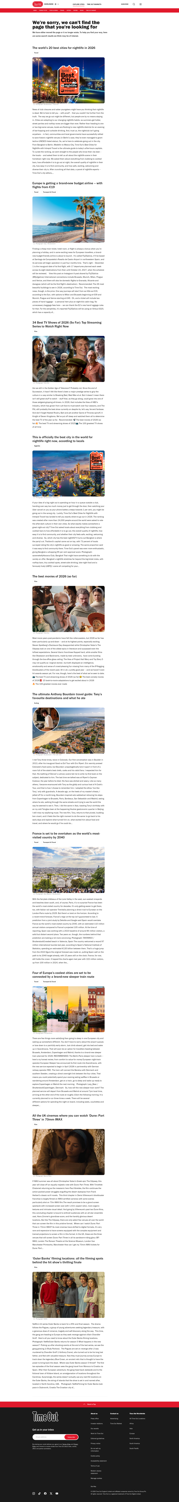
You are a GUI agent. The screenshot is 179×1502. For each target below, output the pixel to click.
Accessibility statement (99, 1461)
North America (135, 1439)
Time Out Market (91, 10)
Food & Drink (54, 10)
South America (135, 1444)
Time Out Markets (94, 4)
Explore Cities (78, 4)
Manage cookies (96, 1478)
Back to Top (91, 1404)
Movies (75, 10)
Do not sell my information (96, 1450)
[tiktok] (39, 1493)
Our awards (95, 1429)
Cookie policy (95, 1456)
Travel (62, 10)
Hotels (69, 10)
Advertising (114, 1419)
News (35, 10)
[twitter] (51, 1493)
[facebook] (45, 1493)
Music (82, 10)
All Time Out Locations (137, 1419)
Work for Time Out (97, 1434)
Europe (132, 1434)
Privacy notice (95, 1444)
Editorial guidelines (97, 1439)
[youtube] (57, 1493)
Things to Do (43, 10)
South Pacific (134, 1449)
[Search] (134, 4)
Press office (95, 1419)
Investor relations (97, 1424)
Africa (132, 1424)
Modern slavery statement (96, 1472)
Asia (131, 1429)
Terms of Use (66, 1444)
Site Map (93, 1486)
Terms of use (95, 1466)
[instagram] (33, 1493)
